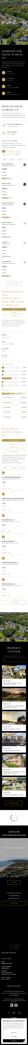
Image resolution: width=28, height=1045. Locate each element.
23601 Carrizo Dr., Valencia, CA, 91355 (10, 564)
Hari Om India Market (7, 163)
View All (14, 882)
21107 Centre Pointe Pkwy (8, 224)
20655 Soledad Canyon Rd (8, 165)
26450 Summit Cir (6, 243)
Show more (14, 283)
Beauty (11, 154)
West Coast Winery (7, 222)
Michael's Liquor (6, 183)
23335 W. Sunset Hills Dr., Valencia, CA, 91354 (11, 585)
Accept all (14, 1040)
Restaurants (10, 151)
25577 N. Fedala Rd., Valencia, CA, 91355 (10, 542)
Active (5, 154)
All (4, 151)
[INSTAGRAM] (8, 1012)
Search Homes (14, 803)
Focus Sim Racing (6, 261)
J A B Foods (4, 242)
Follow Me (14, 903)
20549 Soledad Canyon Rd (8, 185)
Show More (14, 602)
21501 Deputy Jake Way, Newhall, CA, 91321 (11, 478)
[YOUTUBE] (14, 1012)
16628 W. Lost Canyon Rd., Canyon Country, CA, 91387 (13, 500)
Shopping (19, 151)
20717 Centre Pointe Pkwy (8, 263)
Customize (14, 1036)
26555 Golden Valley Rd (7, 204)
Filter (8, 660)
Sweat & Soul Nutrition (7, 203)
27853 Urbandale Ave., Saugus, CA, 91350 (10, 521)
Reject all (14, 1032)
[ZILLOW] (19, 1012)
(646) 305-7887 (5, 968)
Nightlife (18, 154)
